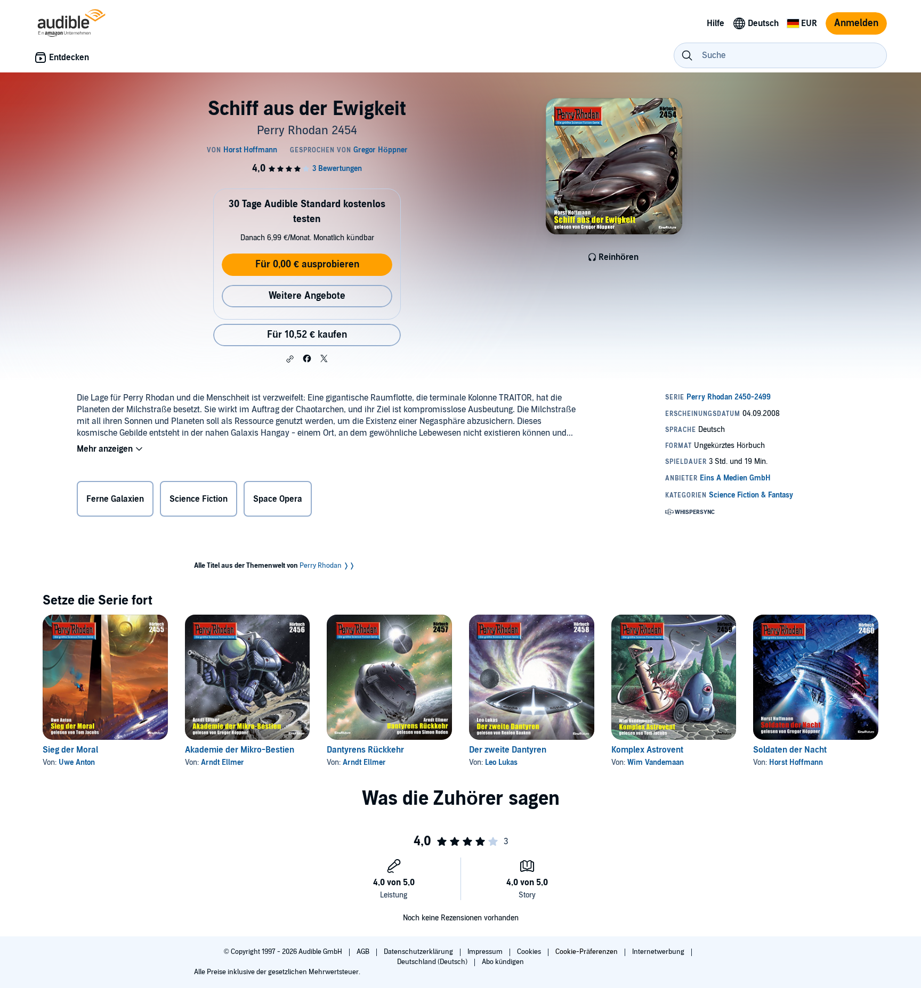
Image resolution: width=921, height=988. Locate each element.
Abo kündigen (503, 962)
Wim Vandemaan (655, 762)
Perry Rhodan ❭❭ (327, 565)
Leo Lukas (501, 762)
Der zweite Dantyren (507, 750)
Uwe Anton (77, 762)
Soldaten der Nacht (790, 750)
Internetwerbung (659, 952)
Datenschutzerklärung (419, 952)
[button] (290, 359)
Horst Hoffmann (796, 762)
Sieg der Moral (70, 750)
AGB (364, 952)
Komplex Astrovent (647, 750)
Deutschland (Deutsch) (433, 962)
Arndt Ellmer (222, 762)
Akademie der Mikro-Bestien (239, 750)
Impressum (485, 952)
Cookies (530, 952)
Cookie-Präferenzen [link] (586, 952)
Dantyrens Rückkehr (365, 750)
